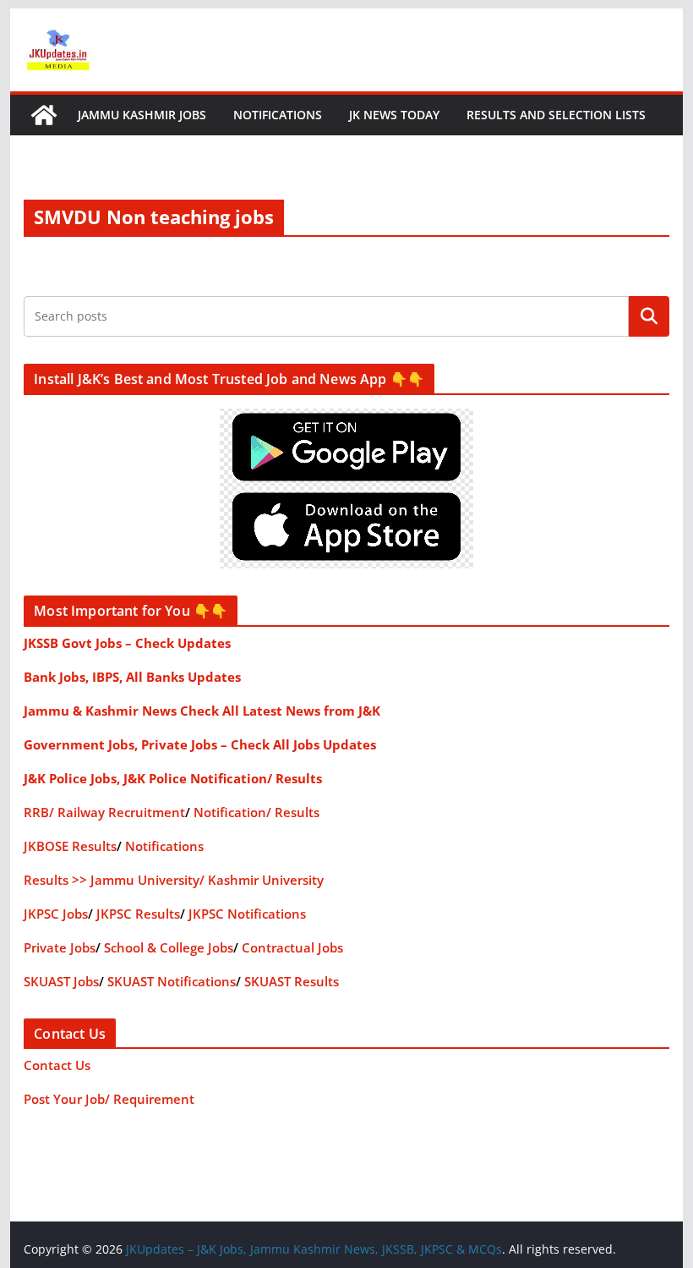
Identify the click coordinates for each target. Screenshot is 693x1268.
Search (649, 315)
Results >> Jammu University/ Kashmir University (174, 879)
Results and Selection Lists (556, 115)
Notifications (277, 115)
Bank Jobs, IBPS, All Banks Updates (132, 676)
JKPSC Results (138, 913)
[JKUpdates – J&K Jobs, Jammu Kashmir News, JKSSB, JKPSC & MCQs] (44, 115)
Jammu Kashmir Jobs (142, 115)
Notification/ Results (256, 812)
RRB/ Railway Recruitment (104, 812)
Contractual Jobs (292, 947)
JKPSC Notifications (247, 913)
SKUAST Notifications (171, 981)
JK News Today (394, 115)
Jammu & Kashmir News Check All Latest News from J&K (202, 710)
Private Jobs (59, 947)
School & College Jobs (168, 947)
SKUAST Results (291, 981)
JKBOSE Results (70, 845)
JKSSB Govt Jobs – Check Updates (127, 642)
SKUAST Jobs (61, 981)
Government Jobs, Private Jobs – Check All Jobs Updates (200, 744)
